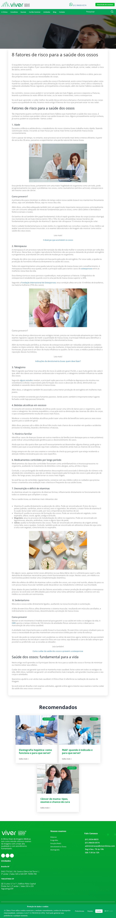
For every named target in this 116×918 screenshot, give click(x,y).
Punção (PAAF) (55, 843)
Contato (62, 12)
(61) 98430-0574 (92, 843)
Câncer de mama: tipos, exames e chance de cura (55, 800)
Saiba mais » (24, 759)
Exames (23, 12)
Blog (54, 12)
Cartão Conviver (34, 12)
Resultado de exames (105, 5)
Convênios (14, 12)
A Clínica (4, 12)
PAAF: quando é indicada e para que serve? (77, 751)
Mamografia (54, 850)
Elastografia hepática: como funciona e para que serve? (35, 751)
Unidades (46, 12)
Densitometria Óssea (58, 847)
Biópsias (53, 837)
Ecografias (54, 840)
